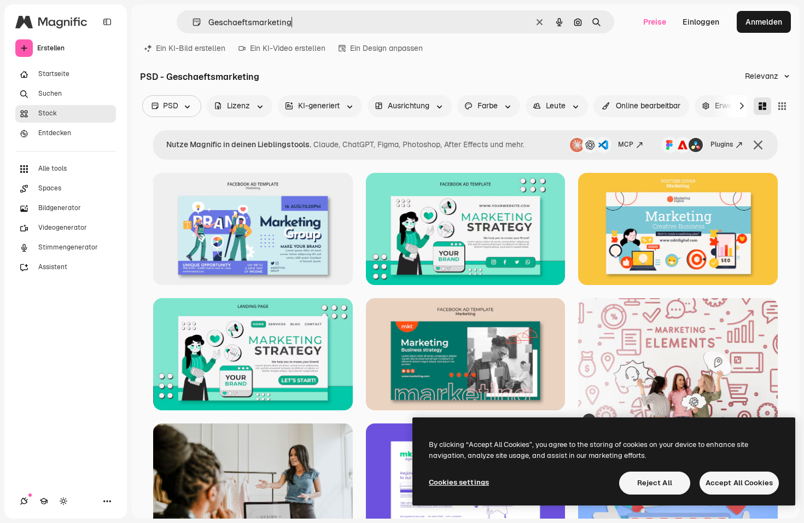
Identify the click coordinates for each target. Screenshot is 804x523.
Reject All (654, 482)
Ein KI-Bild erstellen (190, 48)
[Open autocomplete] (192, 22)
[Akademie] (44, 501)
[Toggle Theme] (63, 501)
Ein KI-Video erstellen (287, 48)
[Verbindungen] (24, 501)
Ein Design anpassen (386, 48)
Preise (654, 22)
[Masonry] (762, 106)
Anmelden (763, 22)
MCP (625, 144)
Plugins (721, 144)
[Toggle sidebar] (107, 22)
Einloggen (701, 22)
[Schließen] (758, 145)
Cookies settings (459, 482)
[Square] (782, 106)
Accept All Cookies (739, 482)
